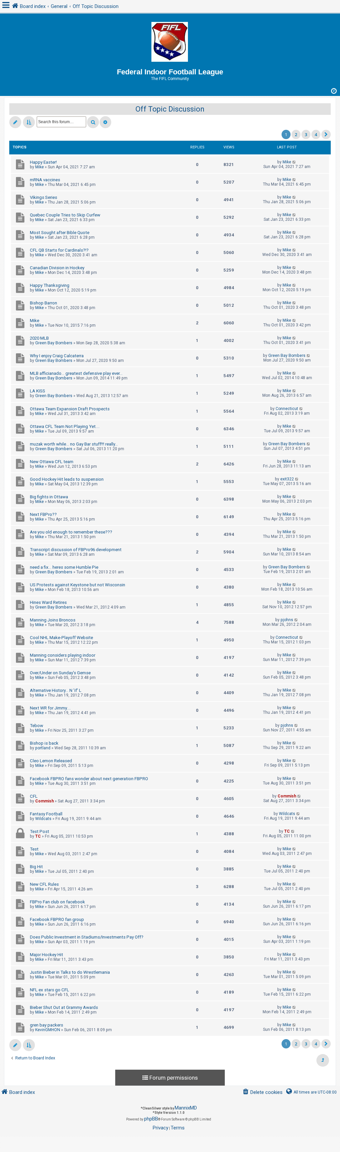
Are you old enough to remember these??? (71, 532)
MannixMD (186, 1108)
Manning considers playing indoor (62, 655)
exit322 (287, 479)
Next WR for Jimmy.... (50, 707)
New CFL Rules (44, 884)
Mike (39, 167)
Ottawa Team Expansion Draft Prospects (70, 408)
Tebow (36, 725)
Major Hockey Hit (46, 954)
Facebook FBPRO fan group (57, 919)
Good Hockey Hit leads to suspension (67, 479)
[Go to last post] (294, 162)
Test (34, 849)
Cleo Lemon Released (51, 760)
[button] (326, 134)
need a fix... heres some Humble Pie (64, 567)
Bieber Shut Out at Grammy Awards (64, 1007)
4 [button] (316, 134)
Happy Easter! (43, 162)
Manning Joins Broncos (52, 619)
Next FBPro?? (43, 514)
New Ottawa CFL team (51, 461)
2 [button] (296, 134)
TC (38, 836)
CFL (34, 796)
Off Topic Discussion (170, 109)
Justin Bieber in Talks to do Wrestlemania (70, 972)
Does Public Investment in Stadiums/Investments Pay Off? (86, 937)
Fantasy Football (46, 813)
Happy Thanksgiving (49, 285)
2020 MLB (39, 338)
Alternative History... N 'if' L (55, 690)
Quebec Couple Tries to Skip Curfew (65, 214)
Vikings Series (43, 197)
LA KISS (37, 390)
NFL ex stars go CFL (49, 989)
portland (42, 748)
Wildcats (43, 818)
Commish (44, 801)
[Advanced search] (105, 122)
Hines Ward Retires (48, 602)
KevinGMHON (47, 1030)
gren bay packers (46, 1025)
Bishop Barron (43, 302)
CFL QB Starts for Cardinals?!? (59, 250)
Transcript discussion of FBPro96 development (76, 549)
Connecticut (287, 408)
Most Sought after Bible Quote (59, 232)
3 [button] (306, 134)
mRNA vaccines (45, 179)
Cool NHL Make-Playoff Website (61, 637)
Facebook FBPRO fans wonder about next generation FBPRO (89, 778)
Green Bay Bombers (53, 343)
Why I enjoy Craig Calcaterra (57, 355)
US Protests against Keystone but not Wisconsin (77, 584)
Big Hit (36, 866)
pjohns (287, 619)
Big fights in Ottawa (49, 496)
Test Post (39, 831)
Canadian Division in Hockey (57, 267)
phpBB (151, 1119)
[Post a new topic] (15, 122)
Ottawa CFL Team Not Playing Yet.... (65, 426)
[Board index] (170, 41)
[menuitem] (262, 1092)
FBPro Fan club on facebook (57, 901)
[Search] (93, 122)
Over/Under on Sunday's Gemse (60, 672)
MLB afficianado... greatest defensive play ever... (76, 373)
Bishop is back (44, 743)
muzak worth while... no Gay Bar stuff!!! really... (74, 444)
